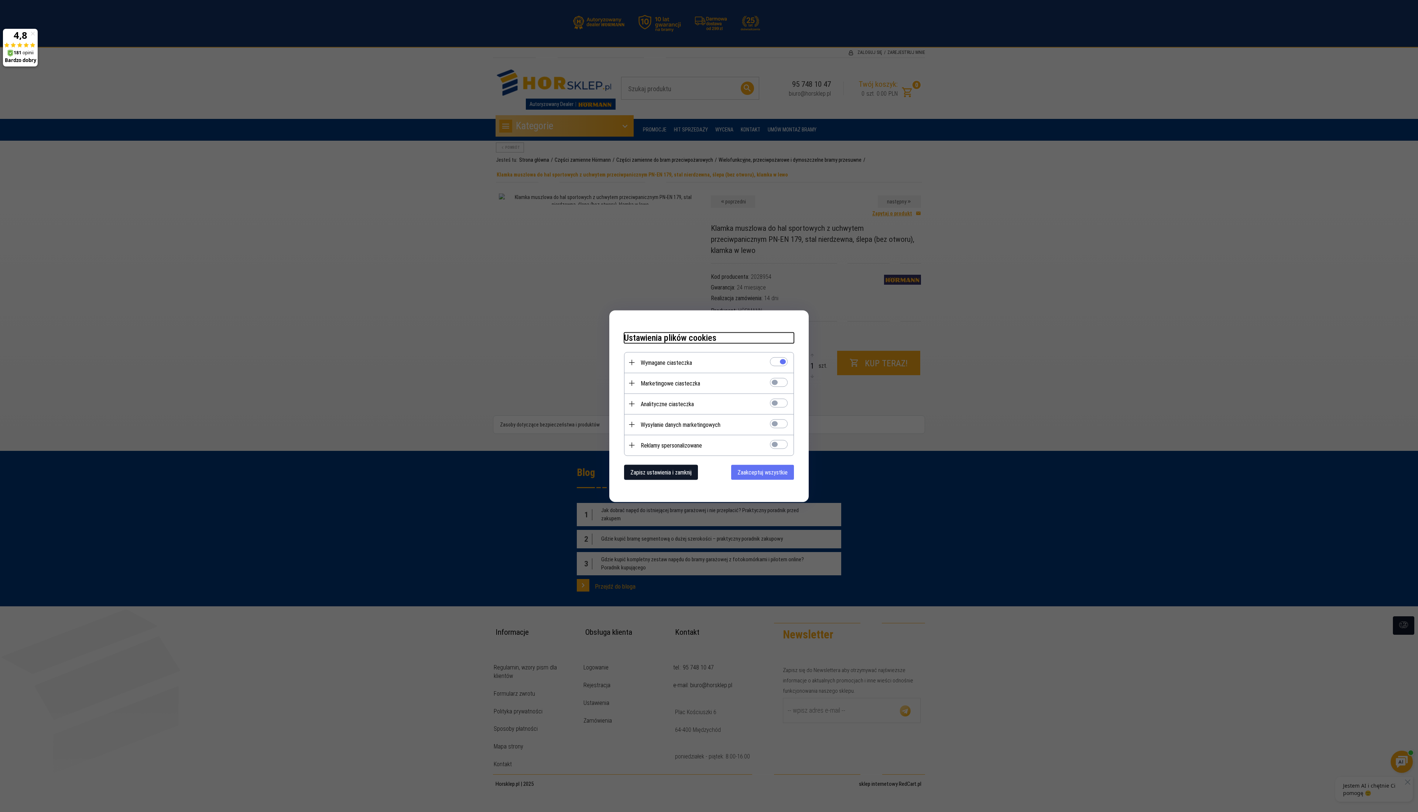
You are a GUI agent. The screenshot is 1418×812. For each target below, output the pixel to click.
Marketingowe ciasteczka (670, 383)
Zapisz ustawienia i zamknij (661, 472)
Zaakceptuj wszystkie (762, 472)
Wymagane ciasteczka (666, 362)
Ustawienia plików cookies (670, 337)
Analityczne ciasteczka (667, 403)
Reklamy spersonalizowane (671, 445)
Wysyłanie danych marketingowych (680, 424)
